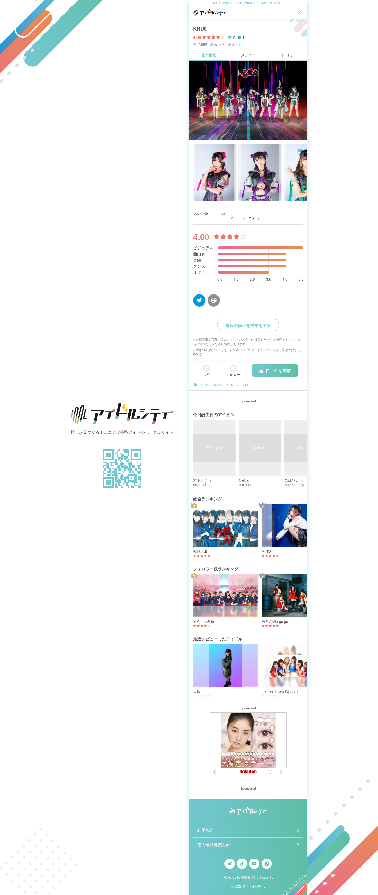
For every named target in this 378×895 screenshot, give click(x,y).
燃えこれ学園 (204, 621)
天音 (196, 691)
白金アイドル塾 (294, 485)
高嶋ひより (293, 480)
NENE (244, 480)
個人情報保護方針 (213, 845)
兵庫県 (202, 44)
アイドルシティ (253, 886)
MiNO (266, 551)
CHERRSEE (246, 485)
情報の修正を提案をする (248, 325)
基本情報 (209, 54)
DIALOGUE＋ (202, 485)
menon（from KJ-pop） (281, 691)
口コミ (287, 54)
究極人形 (200, 551)
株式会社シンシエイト (256, 877)
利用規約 (205, 830)
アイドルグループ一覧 (219, 385)
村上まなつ (202, 480)
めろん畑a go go (275, 621)
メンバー (248, 54)
